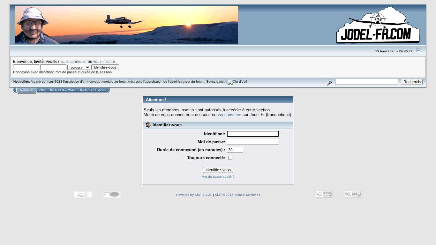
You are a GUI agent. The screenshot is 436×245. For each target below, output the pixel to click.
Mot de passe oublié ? (218, 176)
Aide (42, 90)
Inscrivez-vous (93, 90)
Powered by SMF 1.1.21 (194, 195)
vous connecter (73, 61)
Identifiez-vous (63, 90)
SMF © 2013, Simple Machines (237, 195)
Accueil (26, 90)
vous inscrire (104, 61)
